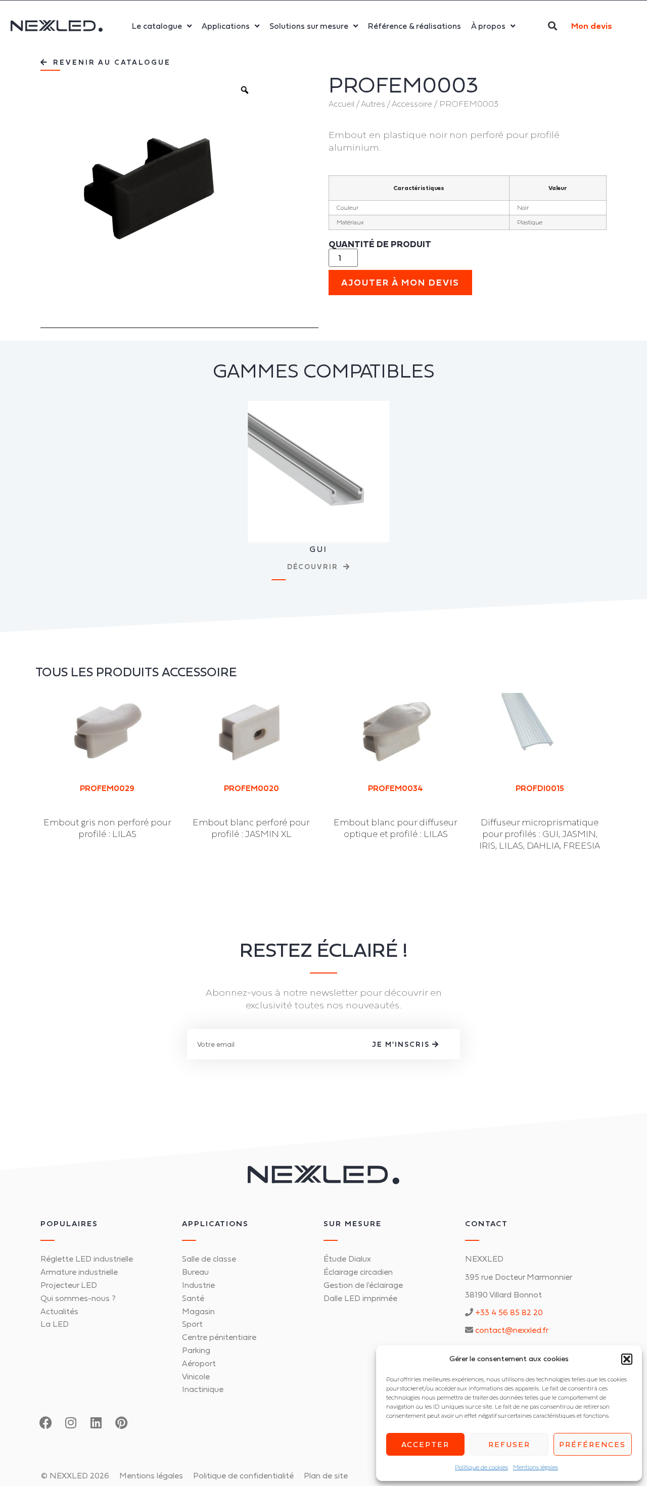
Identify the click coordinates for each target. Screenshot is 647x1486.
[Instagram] (70, 1422)
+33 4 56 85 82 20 (509, 1312)
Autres (373, 104)
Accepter (425, 1444)
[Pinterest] (121, 1422)
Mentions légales (535, 1467)
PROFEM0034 (395, 788)
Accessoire (412, 104)
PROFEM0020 (251, 788)
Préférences (592, 1444)
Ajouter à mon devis (400, 282)
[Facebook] (45, 1422)
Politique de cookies (481, 1467)
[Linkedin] (96, 1422)
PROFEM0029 (107, 788)
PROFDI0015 (540, 788)
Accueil (341, 104)
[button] (627, 1359)
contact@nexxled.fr (511, 1329)
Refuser (509, 1444)
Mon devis (591, 26)
